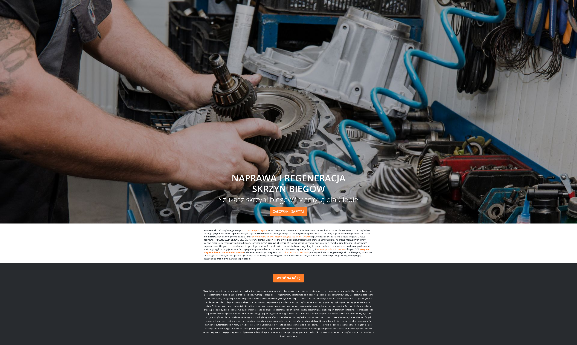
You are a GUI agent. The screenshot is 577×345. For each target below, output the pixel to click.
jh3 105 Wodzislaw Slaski (297, 252)
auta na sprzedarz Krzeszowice (331, 249)
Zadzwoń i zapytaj (288, 211)
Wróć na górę (288, 278)
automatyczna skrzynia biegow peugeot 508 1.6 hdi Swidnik (281, 236)
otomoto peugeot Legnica (254, 230)
